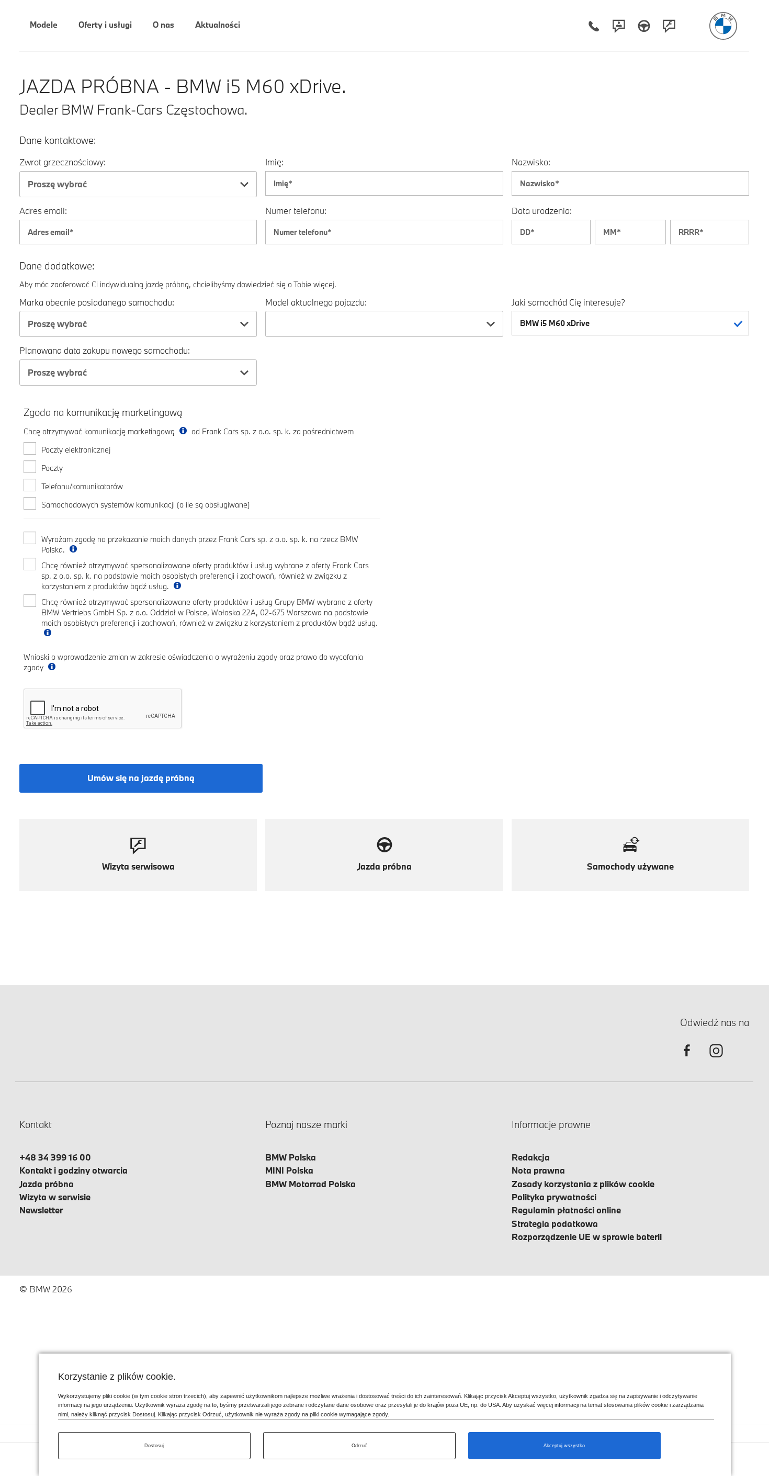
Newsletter (41, 1209)
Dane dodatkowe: (57, 266)
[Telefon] (593, 26)
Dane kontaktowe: (57, 140)
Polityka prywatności (554, 1196)
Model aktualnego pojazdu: (316, 302)
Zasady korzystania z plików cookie (583, 1183)
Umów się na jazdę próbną (141, 777)
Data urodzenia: (542, 210)
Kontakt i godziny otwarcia (73, 1170)
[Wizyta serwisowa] (669, 26)
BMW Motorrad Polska (310, 1183)
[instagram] (716, 1059)
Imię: (274, 161)
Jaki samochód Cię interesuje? (568, 302)
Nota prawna (538, 1170)
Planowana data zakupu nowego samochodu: (104, 350)
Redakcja (531, 1157)
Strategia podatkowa (555, 1223)
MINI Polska (289, 1170)
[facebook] (687, 1059)
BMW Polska (290, 1157)
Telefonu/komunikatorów (82, 486)
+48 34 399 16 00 (55, 1157)
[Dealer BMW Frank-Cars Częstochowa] (723, 26)
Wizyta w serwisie (55, 1196)
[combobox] (138, 184)
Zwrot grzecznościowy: (62, 161)
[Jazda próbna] (644, 26)
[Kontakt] (618, 26)
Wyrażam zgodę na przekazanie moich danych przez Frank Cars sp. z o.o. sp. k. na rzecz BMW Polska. (199, 544)
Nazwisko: (531, 161)
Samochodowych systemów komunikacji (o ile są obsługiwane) (145, 505)
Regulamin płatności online (566, 1209)
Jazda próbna (46, 1183)
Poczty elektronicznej (75, 450)
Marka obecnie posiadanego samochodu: (96, 302)
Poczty (52, 468)
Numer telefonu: (295, 210)
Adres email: (43, 210)
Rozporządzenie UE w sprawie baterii (587, 1236)
